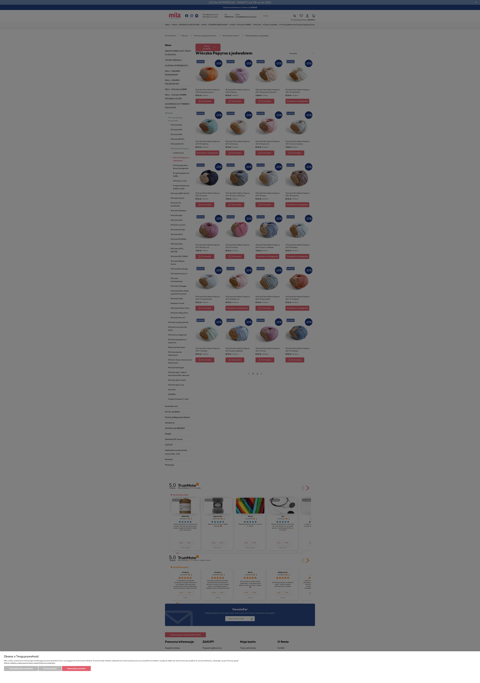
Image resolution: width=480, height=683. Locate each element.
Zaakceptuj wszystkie (76, 668)
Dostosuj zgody (50, 668)
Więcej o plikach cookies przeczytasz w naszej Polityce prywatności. (29, 663)
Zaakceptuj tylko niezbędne (21, 668)
